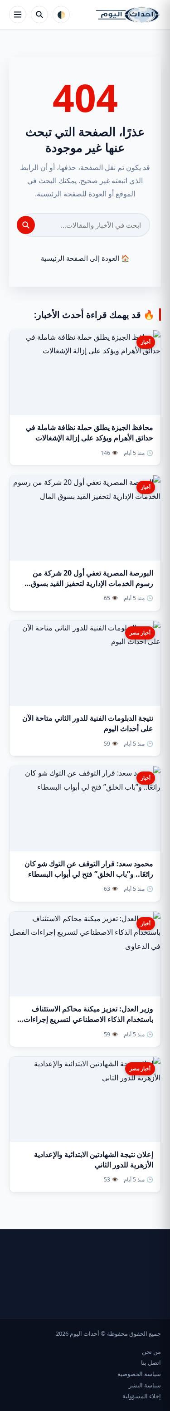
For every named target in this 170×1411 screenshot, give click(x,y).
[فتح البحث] (39, 14)
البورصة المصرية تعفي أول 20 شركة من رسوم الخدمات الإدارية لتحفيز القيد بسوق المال (92, 583)
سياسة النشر (145, 1385)
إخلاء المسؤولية (141, 1396)
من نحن (151, 1352)
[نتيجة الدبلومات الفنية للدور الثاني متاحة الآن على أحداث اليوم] (85, 663)
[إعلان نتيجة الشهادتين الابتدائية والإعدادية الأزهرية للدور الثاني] (85, 1099)
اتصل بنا (151, 1362)
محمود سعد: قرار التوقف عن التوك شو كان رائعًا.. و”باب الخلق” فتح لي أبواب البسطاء (88, 869)
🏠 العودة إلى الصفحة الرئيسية (85, 258)
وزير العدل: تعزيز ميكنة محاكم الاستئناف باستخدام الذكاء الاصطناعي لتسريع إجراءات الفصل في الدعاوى (88, 1019)
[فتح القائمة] (17, 14)
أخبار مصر (140, 632)
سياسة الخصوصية (139, 1374)
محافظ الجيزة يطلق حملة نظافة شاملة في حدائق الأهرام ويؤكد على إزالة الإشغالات (89, 432)
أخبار (146, 341)
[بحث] (26, 225)
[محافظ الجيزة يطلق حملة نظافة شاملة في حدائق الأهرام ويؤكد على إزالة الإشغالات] (85, 372)
